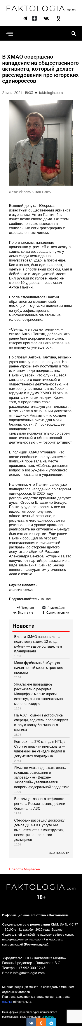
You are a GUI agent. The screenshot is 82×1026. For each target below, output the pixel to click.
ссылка (7, 1001)
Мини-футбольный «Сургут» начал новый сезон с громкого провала (38, 667)
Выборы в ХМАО (22, 590)
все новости (59, 853)
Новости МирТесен (24, 869)
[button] (9, 33)
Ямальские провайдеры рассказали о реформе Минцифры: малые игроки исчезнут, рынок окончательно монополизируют (38, 693)
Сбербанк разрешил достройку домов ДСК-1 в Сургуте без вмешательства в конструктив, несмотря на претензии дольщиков (39, 830)
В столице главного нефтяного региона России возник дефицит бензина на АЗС (40, 803)
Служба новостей (23, 585)
